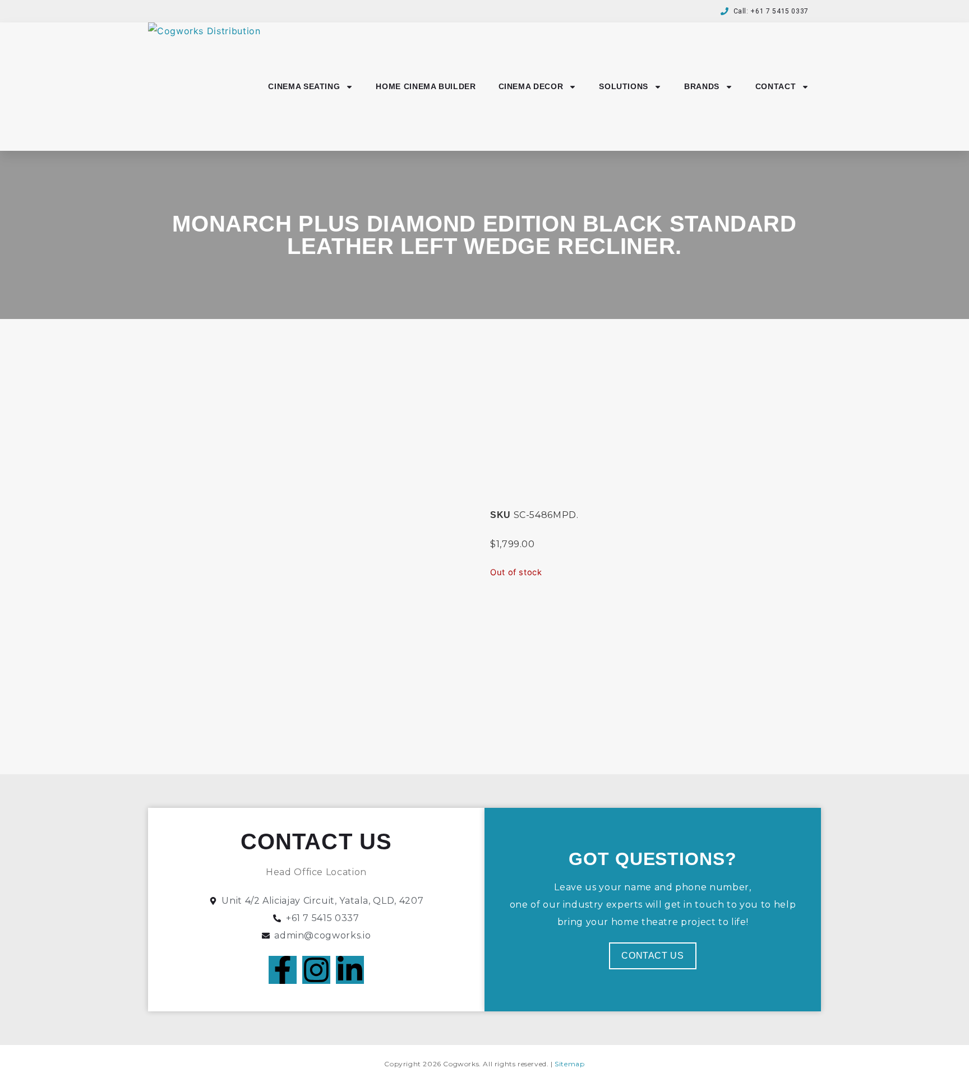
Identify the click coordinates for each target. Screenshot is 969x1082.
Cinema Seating (304, 86)
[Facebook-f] (283, 970)
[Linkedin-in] (350, 970)
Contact (775, 86)
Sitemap (569, 1064)
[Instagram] (316, 970)
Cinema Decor (531, 86)
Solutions (623, 86)
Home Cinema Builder (426, 86)
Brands (701, 86)
